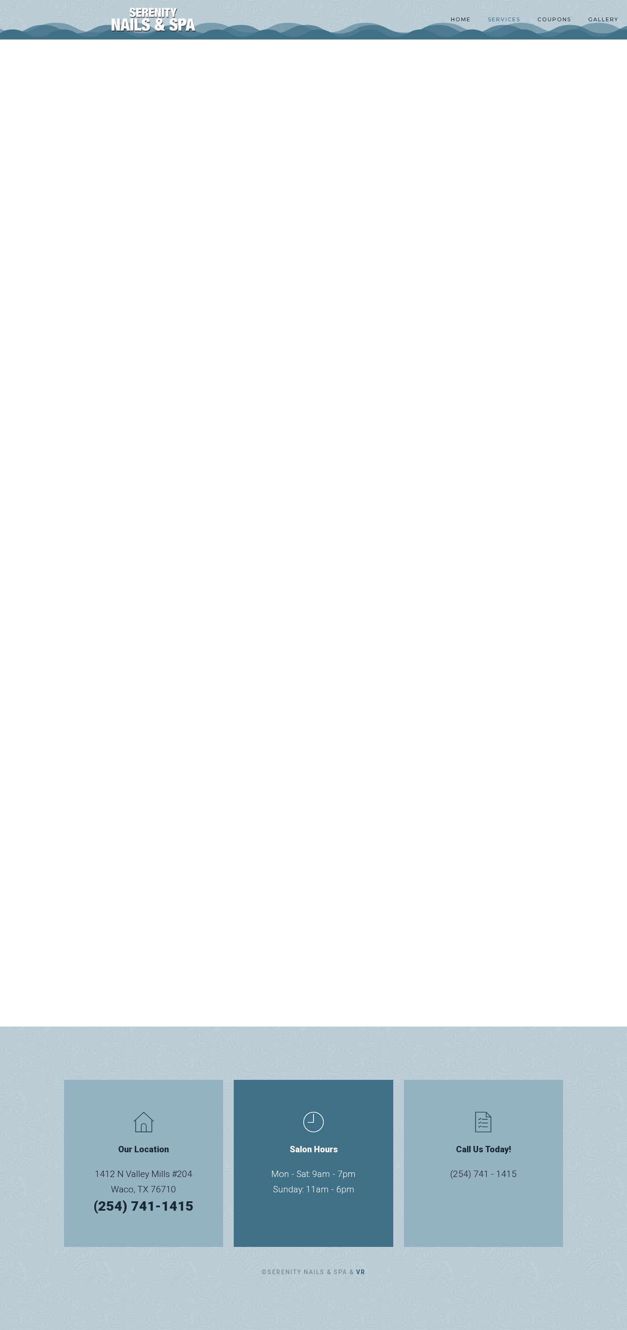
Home (461, 19)
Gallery (603, 19)
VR (361, 1272)
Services (504, 19)
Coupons (554, 19)
